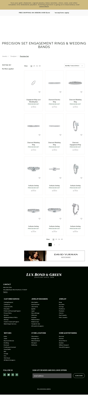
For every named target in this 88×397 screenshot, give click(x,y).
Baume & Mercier (9, 340)
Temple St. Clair (35, 324)
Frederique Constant (10, 347)
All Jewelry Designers (37, 326)
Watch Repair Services (10, 324)
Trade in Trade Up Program (11, 321)
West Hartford (35, 340)
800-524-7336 (7, 287)
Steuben (61, 343)
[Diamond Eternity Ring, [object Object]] (54, 83)
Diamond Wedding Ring (75, 101)
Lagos (33, 311)
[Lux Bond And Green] (44, 275)
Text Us (5, 292)
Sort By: (67, 65)
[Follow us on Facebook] (4, 374)
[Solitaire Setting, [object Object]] (33, 169)
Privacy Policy (8, 313)
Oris (5, 356)
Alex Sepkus (34, 302)
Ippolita (33, 309)
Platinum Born (35, 319)
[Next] (58, 244)
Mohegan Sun (35, 338)
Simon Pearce (63, 340)
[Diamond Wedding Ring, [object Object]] (75, 83)
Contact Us (7, 304)
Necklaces (62, 309)
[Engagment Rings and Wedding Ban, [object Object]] (33, 83)
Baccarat (61, 336)
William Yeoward (64, 345)
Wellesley (34, 345)
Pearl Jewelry (63, 315)
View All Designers (64, 347)
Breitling (6, 343)
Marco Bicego (35, 313)
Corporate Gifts (8, 306)
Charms (61, 313)
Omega (6, 353)
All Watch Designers (9, 360)
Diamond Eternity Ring (54, 101)
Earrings (61, 306)
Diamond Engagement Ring (75, 144)
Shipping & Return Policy (10, 317)
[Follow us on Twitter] (8, 374)
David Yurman (35, 304)
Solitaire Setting (33, 185)
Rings (60, 302)
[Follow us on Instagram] (12, 374)
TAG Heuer (7, 358)
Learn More (44, 6)
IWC (5, 351)
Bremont (6, 345)
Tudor (5, 338)
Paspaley (33, 317)
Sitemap (6, 319)
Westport (34, 343)
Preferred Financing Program (12, 311)
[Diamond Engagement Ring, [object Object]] (75, 126)
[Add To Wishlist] (39, 92)
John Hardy (34, 306)
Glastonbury (34, 336)
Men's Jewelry (63, 317)
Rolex (5, 336)
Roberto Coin (35, 321)
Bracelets (61, 304)
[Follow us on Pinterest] (16, 374)
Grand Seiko (7, 349)
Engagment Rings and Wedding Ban (33, 101)
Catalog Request (8, 302)
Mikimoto (34, 315)
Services (6, 315)
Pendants (61, 311)
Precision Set (33, 104)
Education (7, 309)
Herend (61, 338)
